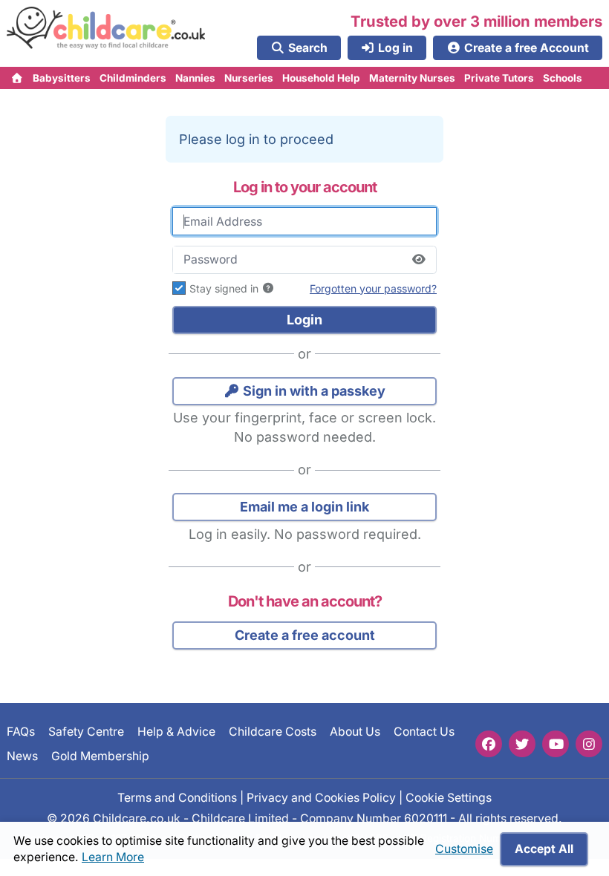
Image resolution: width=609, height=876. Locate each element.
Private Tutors (499, 78)
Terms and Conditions (177, 797)
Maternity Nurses (412, 78)
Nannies (195, 78)
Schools (562, 78)
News (22, 755)
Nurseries (248, 78)
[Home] (17, 78)
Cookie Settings (449, 797)
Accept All (544, 849)
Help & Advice (176, 732)
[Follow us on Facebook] (488, 743)
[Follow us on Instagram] (589, 743)
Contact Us (424, 732)
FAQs (21, 732)
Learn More (113, 857)
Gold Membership (100, 755)
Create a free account (305, 635)
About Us (355, 732)
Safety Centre (86, 732)
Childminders (133, 78)
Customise (464, 849)
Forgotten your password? (373, 288)
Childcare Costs (272, 732)
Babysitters (62, 78)
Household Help (321, 78)
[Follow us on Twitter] (522, 743)
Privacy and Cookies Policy (321, 797)
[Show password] (418, 259)
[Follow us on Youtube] (555, 743)
